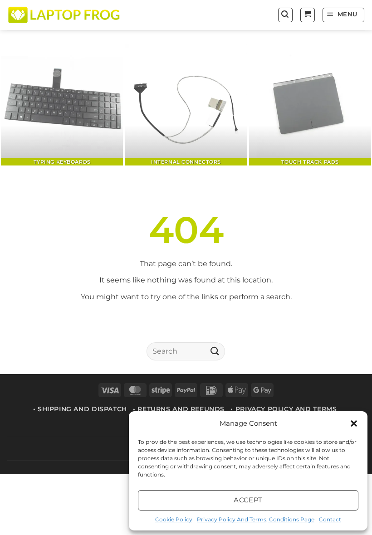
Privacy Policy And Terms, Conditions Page (255, 519)
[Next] (353, 105)
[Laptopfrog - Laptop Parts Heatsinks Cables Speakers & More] (65, 14)
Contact (330, 519)
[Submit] (215, 351)
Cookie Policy (173, 519)
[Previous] (19, 105)
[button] (353, 423)
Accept (248, 500)
